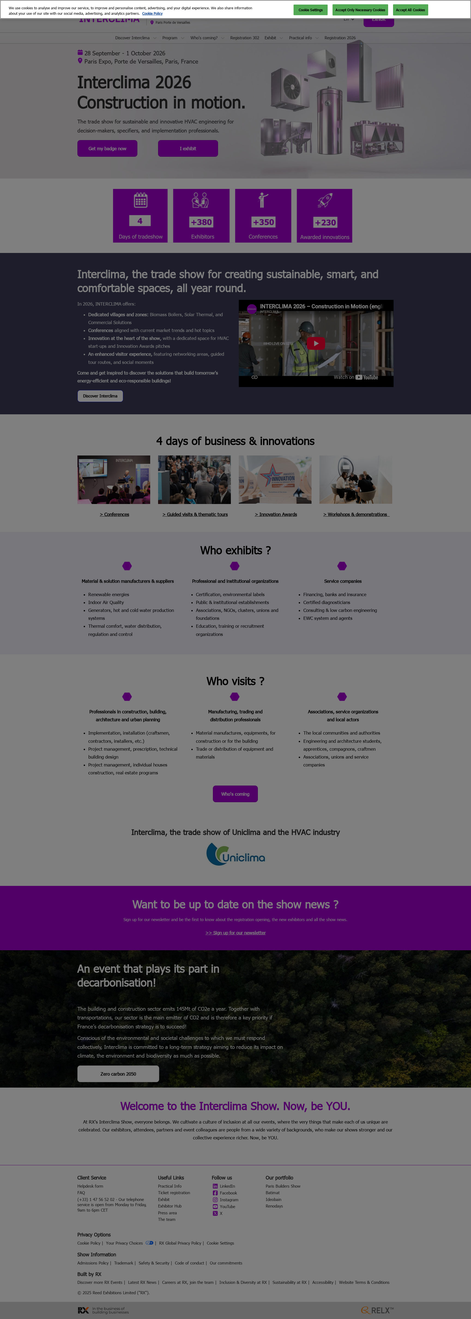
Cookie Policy (152, 13)
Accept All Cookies (410, 9)
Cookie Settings (311, 9)
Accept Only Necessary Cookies (360, 9)
